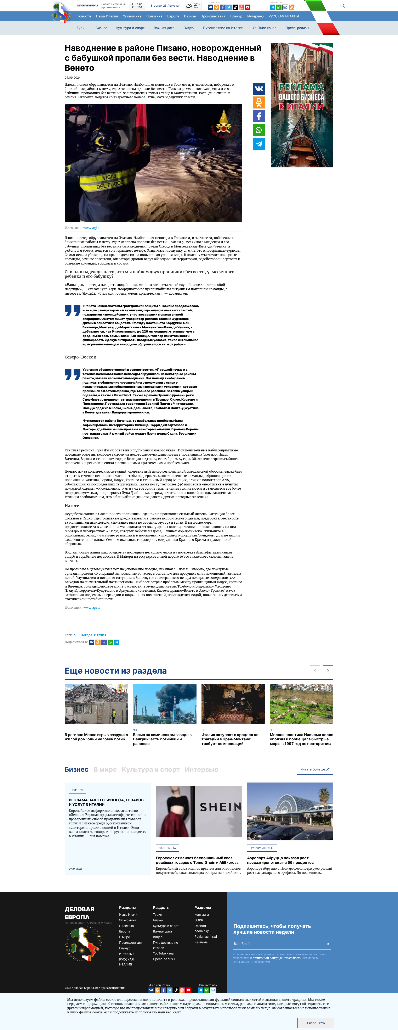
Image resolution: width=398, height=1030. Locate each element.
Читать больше (312, 769)
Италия (100, 635)
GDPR (198, 920)
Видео (189, 28)
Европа (173, 16)
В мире (190, 16)
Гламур (236, 16)
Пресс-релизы (297, 28)
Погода (86, 635)
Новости (84, 16)
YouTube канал (264, 28)
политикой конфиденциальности (277, 958)
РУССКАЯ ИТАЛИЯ (284, 16)
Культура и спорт (130, 28)
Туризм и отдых (262, 848)
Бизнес (101, 28)
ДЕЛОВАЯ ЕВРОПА (79, 913)
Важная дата (164, 28)
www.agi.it (91, 228)
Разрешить (316, 1023)
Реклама (200, 942)
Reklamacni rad (205, 937)
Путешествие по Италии (223, 28)
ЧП (76, 635)
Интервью (255, 16)
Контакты (201, 915)
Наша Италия (107, 16)
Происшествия (213, 16)
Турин (81, 28)
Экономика (132, 16)
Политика (154, 16)
